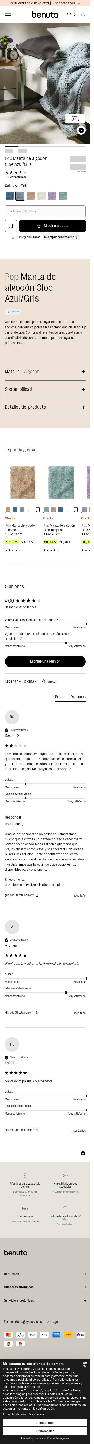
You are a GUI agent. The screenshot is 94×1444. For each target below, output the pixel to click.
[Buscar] (69, 14)
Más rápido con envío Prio (59, 237)
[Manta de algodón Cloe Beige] (23, 481)
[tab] (70, 697)
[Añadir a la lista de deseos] (11, 226)
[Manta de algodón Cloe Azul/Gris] (20, 196)
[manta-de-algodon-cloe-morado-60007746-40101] (84, 509)
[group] (45, 601)
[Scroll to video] (81, 130)
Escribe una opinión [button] (45, 661)
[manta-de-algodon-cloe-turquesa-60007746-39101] (46, 509)
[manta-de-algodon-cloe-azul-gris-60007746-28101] (22, 509)
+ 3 (28, 510)
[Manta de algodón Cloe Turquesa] (61, 481)
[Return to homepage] (45, 14)
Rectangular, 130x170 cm (23, 211)
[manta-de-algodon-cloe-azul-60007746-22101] (15, 509)
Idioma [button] (29, 681)
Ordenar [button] (12, 681)
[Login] (76, 14)
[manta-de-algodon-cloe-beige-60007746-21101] (8, 509)
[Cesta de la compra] (83, 14)
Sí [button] (37, 895)
